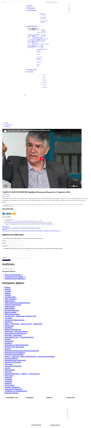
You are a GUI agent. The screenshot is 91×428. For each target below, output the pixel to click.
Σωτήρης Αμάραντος (12, 387)
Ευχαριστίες (9, 341)
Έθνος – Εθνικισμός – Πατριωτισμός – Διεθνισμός (23, 324)
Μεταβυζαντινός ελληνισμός (35, 40)
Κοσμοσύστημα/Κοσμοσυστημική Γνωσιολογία (22, 351)
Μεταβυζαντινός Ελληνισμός (15, 360)
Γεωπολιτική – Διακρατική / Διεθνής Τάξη (20, 316)
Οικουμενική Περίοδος (13, 366)
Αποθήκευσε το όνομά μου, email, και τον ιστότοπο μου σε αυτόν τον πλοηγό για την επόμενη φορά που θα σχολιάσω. (33, 248)
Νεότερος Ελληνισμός (13, 362)
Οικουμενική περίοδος (34, 38)
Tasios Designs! (45, 425)
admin (6, 122)
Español (44, 79)
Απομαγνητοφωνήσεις (13, 305)
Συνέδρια (8, 383)
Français (44, 75)
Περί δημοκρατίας (9, 219)
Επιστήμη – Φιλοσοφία (13, 335)
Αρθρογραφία (32, 26)
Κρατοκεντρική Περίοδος (14, 354)
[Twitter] (5, 212)
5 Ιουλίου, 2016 (8, 124)
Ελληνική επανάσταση (34, 43)
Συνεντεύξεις (10, 385)
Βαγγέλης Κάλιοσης (12, 310)
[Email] (10, 212)
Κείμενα (8, 349)
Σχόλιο (4, 257)
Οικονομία (8, 364)
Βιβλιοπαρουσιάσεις (12, 314)
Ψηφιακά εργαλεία (12, 393)
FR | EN (30, 72)
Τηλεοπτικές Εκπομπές (13, 389)
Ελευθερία (39, 40)
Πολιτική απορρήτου (52, 403)
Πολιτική (8, 372)
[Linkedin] (8, 212)
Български (45, 87)
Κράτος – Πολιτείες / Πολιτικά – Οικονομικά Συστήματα (39, 34)
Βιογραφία (31, 8)
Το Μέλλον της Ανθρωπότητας (16, 391)
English (44, 77)
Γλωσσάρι (30, 34)
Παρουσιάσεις (10, 370)
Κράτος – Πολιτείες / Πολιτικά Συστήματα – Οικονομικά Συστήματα (30, 356)
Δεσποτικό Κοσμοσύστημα (31, 40)
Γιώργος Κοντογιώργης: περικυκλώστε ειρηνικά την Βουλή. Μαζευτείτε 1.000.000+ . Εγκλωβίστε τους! (29, 224)
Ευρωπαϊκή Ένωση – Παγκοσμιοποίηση (19, 337)
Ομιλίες (8, 368)
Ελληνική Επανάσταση (13, 330)
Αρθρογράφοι (10, 308)
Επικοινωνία (31, 69)
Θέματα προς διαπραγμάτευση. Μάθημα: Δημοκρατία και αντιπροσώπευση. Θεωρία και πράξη (28, 222)
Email (4, 243)
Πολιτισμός (43, 31)
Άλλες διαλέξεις (11, 299)
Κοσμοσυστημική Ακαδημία (15, 353)
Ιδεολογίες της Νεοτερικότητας (16, 345)
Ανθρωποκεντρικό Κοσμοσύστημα (17, 303)
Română (44, 84)
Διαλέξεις (8, 322)
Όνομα (4, 240)
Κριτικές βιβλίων (11, 358)
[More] (14, 212)
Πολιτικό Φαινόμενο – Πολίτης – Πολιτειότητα (40, 54)
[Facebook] (3, 212)
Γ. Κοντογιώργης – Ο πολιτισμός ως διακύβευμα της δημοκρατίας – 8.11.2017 (24, 221)
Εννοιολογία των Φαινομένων (16, 333)
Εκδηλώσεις (9, 326)
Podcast (8, 295)
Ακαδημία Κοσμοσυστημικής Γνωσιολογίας (74, 402)
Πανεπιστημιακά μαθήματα (44, 21)
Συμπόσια (8, 381)
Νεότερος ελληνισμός (34, 45)
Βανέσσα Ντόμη (10, 312)
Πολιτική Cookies (51, 405)
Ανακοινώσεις (10, 301)
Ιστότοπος (5, 246)
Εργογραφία (31, 10)
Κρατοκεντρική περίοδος (35, 35)
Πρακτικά (8, 377)
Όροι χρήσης (50, 401)
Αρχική (29, 6)
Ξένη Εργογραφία (31, 407)
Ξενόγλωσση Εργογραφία (43, 17)
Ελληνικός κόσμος (34, 29)
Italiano (44, 82)
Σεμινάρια (8, 379)
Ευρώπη (38, 58)
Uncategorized (10, 297)
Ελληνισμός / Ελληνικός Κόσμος (16, 331)
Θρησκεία (43, 29)
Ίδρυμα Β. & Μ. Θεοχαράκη (14, 347)
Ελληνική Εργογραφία (43, 14)
